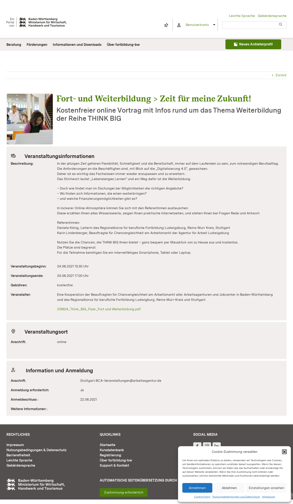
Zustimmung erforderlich (123, 492)
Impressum (268, 496)
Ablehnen (229, 488)
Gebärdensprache (272, 16)
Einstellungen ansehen (266, 488)
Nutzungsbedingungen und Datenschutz (236, 496)
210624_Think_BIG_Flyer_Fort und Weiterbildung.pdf (98, 309)
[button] (284, 452)
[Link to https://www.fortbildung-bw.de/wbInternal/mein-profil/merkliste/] (166, 25)
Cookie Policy (202, 496)
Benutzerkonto (197, 25)
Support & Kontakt (114, 465)
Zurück (281, 75)
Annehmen (197, 488)
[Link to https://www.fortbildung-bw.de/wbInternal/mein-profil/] (178, 25)
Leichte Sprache (242, 16)
